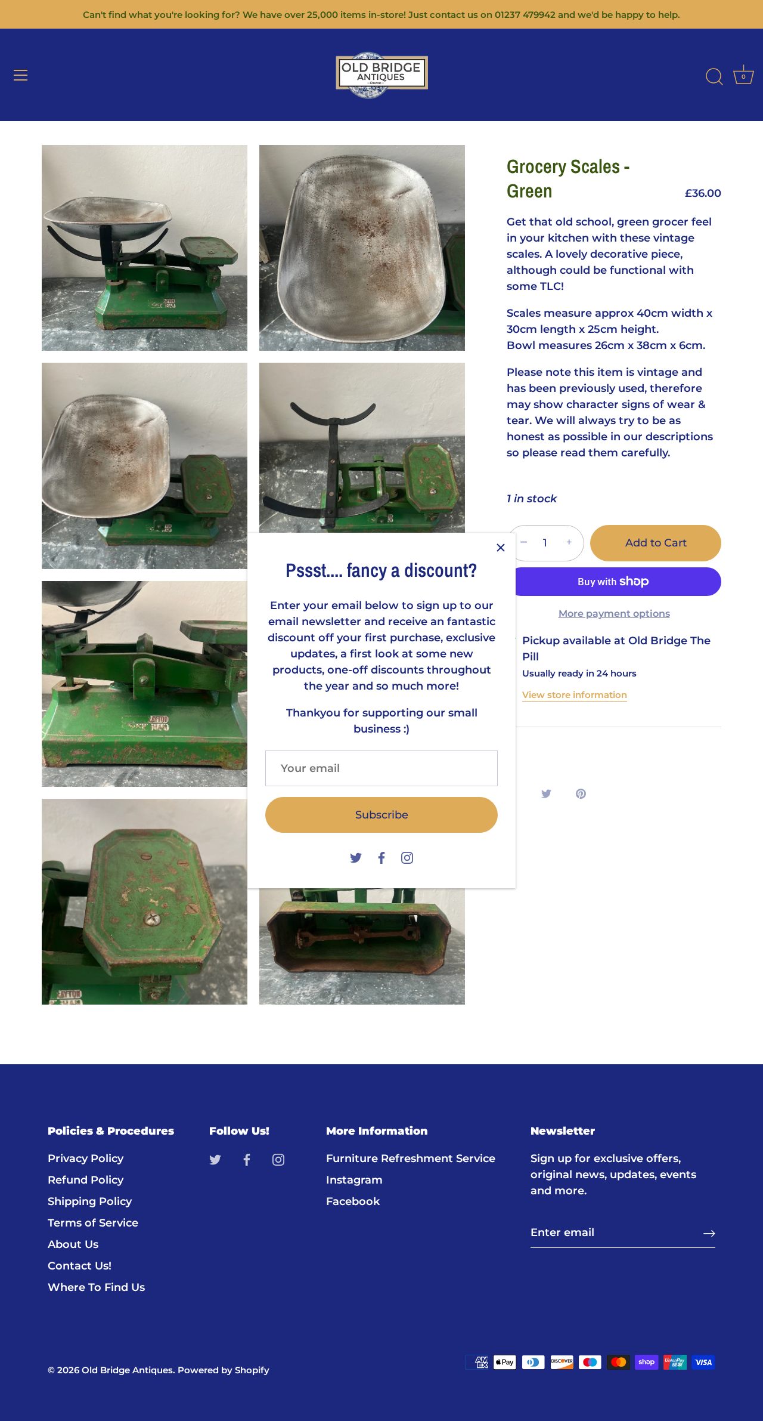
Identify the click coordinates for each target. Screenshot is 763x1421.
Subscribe (381, 814)
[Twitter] (356, 856)
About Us (73, 1244)
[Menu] (21, 75)
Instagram (354, 1180)
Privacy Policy (85, 1158)
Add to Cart (656, 542)
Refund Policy (85, 1180)
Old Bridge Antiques (127, 1370)
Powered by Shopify (223, 1370)
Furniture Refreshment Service (410, 1158)
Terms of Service (93, 1223)
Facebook (353, 1201)
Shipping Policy (90, 1201)
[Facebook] (381, 856)
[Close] (501, 548)
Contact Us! (79, 1265)
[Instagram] (407, 856)
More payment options (614, 613)
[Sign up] (709, 1233)
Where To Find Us (96, 1287)
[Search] (714, 77)
